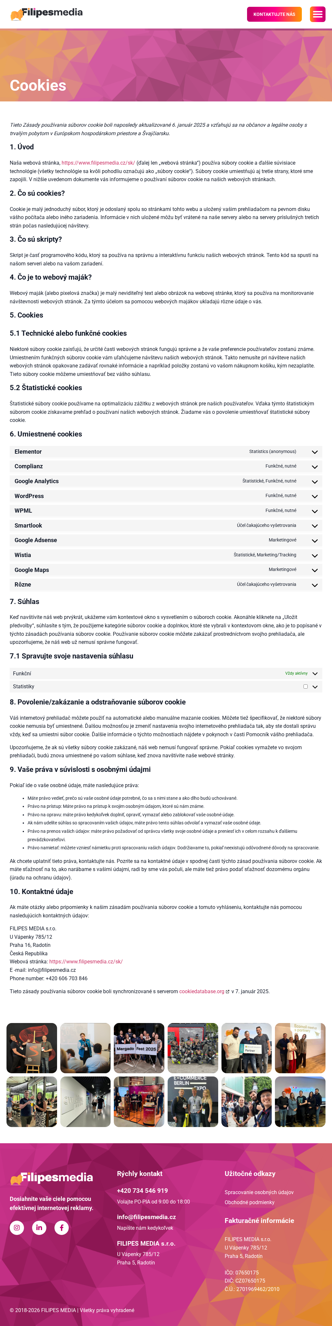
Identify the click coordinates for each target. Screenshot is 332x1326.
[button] (318, 14)
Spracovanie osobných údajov (259, 1192)
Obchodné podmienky (250, 1202)
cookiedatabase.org (201, 991)
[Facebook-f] (61, 1228)
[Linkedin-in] (39, 1228)
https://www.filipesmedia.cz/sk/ (98, 163)
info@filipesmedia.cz (146, 1217)
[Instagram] (17, 1228)
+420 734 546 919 (142, 1190)
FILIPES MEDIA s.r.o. (146, 1243)
